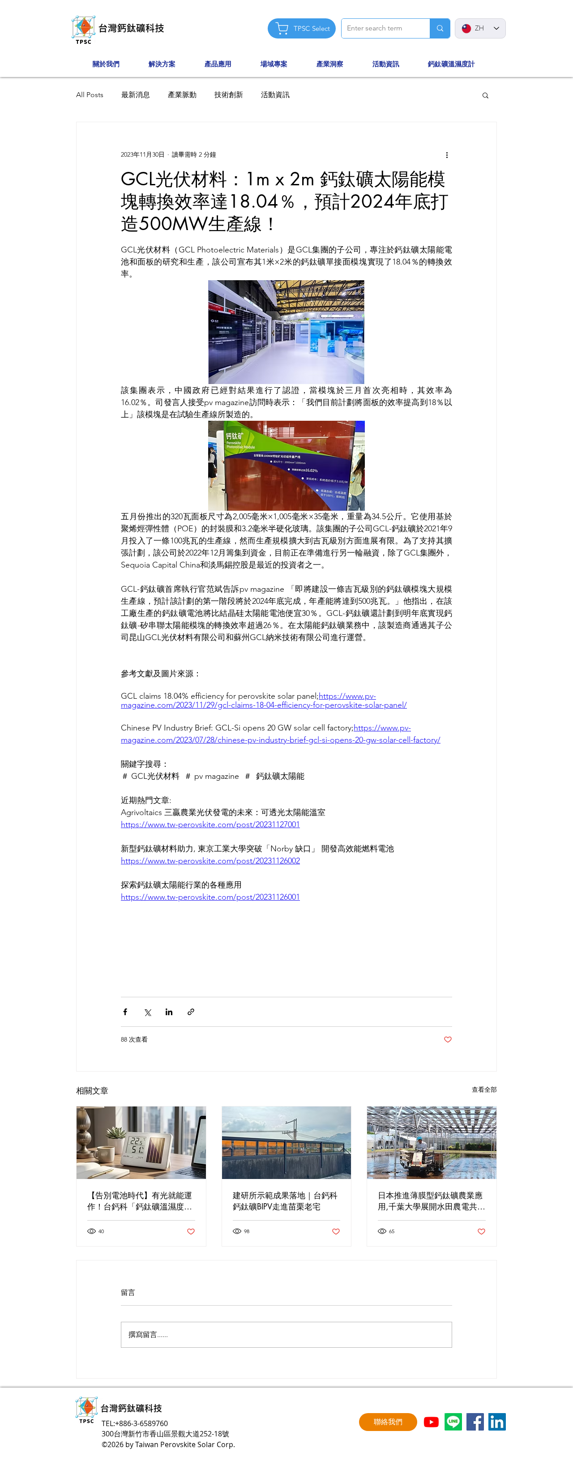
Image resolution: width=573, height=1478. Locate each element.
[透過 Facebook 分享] (125, 1012)
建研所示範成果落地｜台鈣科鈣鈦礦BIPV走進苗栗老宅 (285, 1201)
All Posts (89, 94)
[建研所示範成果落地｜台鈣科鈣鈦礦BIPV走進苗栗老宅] (286, 1142)
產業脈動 (182, 94)
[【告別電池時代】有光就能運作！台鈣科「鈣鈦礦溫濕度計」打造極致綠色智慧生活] (141, 1142)
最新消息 (135, 94)
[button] (116, 64)
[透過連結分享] (191, 1012)
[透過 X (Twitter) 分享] (147, 1012)
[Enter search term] (440, 28)
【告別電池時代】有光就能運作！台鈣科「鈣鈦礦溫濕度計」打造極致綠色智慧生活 (139, 1201)
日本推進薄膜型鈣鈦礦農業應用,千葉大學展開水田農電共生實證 (431, 1201)
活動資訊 (275, 94)
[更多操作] (446, 154)
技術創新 (228, 94)
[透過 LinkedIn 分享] (169, 1012)
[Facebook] (475, 1422)
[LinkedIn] (497, 1422)
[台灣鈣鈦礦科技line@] (453, 1422)
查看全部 (484, 1089)
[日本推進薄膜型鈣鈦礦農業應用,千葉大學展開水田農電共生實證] (431, 1142)
